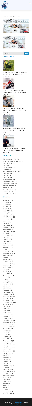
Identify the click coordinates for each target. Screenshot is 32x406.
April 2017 (6, 361)
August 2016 (7, 377)
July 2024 (6, 237)
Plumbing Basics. (19, 402)
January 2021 (7, 282)
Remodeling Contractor (10, 183)
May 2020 (6, 288)
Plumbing (6, 177)
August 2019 (7, 304)
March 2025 (6, 225)
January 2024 (7, 249)
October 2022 (7, 265)
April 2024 (6, 243)
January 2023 (7, 261)
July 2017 (6, 355)
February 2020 (7, 294)
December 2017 (7, 345)
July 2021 (6, 278)
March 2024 (6, 245)
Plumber (5, 175)
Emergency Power (8, 167)
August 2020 (7, 284)
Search (26, 53)
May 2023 (6, 257)
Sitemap (19, 403)
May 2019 (6, 310)
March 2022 (6, 274)
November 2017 (8, 347)
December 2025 (8, 215)
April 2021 (6, 280)
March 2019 (6, 314)
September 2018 (8, 326)
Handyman (6, 169)
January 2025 (7, 229)
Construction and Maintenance (12, 161)
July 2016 (6, 379)
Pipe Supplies (7, 173)
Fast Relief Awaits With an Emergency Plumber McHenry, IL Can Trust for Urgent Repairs (15, 110)
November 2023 (8, 253)
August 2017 (6, 353)
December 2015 (8, 393)
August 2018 (7, 328)
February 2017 (7, 365)
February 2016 (7, 389)
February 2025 (7, 227)
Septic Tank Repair (8, 185)
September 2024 (8, 235)
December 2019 (8, 296)
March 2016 (6, 387)
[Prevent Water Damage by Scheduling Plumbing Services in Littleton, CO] (8, 141)
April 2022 (6, 272)
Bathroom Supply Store (10, 159)
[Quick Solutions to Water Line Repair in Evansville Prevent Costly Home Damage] (8, 83)
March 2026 (6, 211)
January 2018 (7, 343)
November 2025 (8, 217)
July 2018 (6, 330)
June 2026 (6, 205)
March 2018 (6, 339)
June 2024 (6, 239)
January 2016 (7, 391)
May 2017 (6, 359)
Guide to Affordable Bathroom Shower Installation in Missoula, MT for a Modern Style (15, 130)
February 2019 (7, 316)
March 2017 (6, 363)
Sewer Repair (7, 187)
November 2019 (8, 298)
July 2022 (6, 269)
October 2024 (7, 233)
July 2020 (6, 286)
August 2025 (7, 219)
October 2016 (7, 373)
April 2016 (6, 385)
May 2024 (6, 241)
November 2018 (8, 322)
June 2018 (6, 332)
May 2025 (6, 223)
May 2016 (6, 383)
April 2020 (6, 290)
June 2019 (6, 308)
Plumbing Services (8, 181)
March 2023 (6, 259)
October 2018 (7, 324)
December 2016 (8, 369)
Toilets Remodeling (8, 189)
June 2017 (6, 357)
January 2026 (7, 213)
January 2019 (7, 318)
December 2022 (8, 263)
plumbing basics (8, 179)
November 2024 (8, 231)
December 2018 (8, 320)
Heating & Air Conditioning (11, 171)
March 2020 (7, 292)
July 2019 (6, 306)
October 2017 (7, 349)
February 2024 (7, 247)
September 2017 (8, 351)
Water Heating (7, 191)
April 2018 (6, 337)
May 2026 (6, 207)
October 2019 (7, 300)
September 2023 (8, 255)
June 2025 (6, 221)
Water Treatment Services (10, 193)
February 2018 (7, 341)
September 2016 (8, 375)
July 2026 (6, 202)
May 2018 (6, 335)
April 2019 (6, 312)
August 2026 (7, 200)
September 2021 (8, 276)
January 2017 (7, 367)
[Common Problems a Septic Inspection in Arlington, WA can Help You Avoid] (8, 65)
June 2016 (6, 381)
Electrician (6, 165)
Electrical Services (8, 163)
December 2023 (8, 251)
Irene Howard (8, 16)
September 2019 (8, 302)
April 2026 (6, 209)
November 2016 (8, 371)
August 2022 (7, 267)
